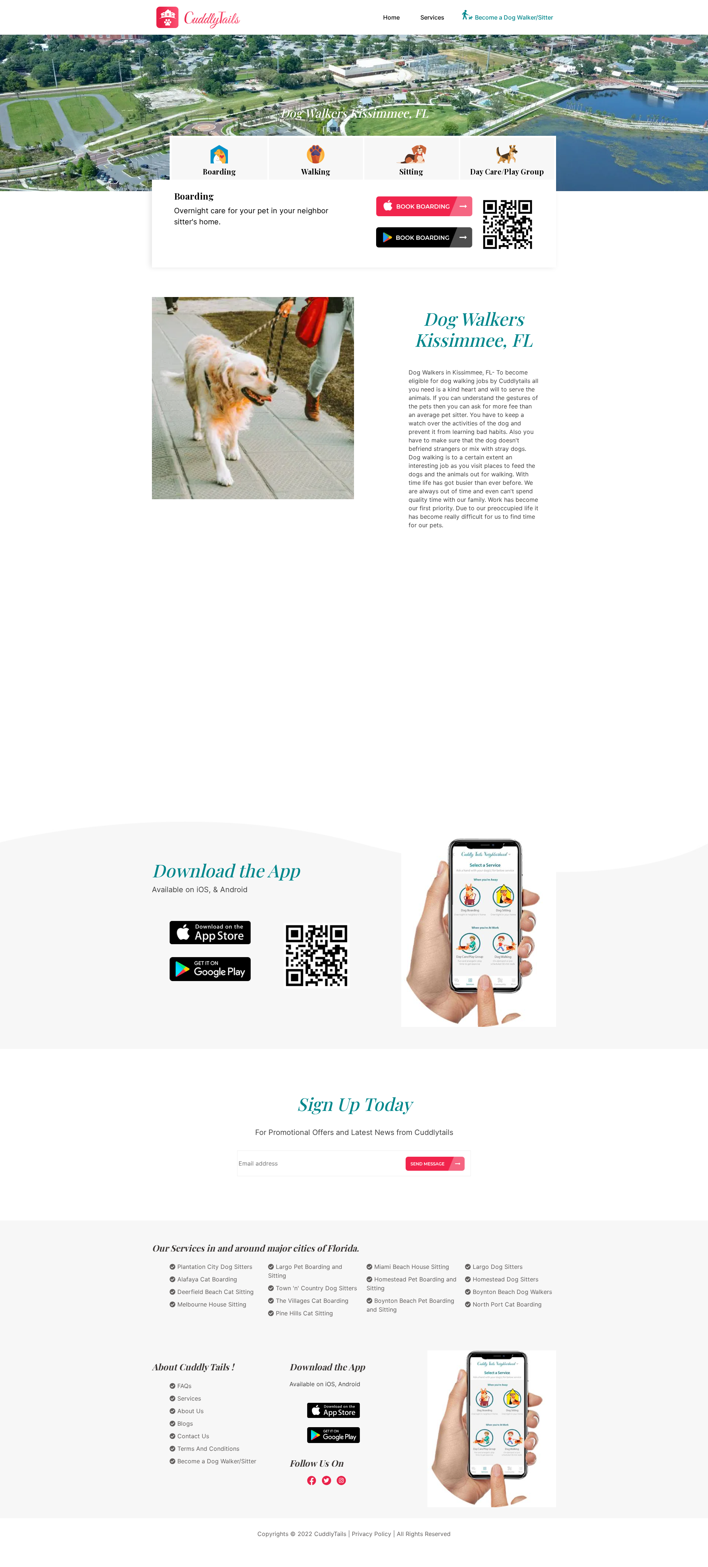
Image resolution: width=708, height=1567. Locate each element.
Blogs (184, 1423)
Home (393, 17)
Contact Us (192, 1436)
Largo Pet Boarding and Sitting (305, 1271)
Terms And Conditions (207, 1448)
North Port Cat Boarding (506, 1304)
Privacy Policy (371, 1533)
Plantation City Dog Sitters (214, 1266)
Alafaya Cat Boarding (206, 1279)
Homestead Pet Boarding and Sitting (412, 1284)
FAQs (183, 1386)
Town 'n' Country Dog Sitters (315, 1288)
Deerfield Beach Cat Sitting (215, 1291)
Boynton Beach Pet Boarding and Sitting (410, 1305)
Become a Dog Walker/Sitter (514, 17)
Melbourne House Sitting (211, 1304)
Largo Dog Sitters (497, 1266)
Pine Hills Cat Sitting (303, 1313)
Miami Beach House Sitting (410, 1266)
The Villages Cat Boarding (311, 1300)
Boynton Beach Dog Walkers (511, 1291)
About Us (190, 1411)
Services (432, 17)
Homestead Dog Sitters (504, 1279)
